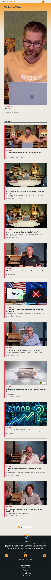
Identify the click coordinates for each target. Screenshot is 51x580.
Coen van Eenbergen (9, 112)
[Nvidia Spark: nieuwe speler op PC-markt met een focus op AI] (26, 373)
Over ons (25, 570)
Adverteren (25, 569)
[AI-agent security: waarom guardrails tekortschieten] (26, 334)
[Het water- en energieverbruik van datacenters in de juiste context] (26, 175)
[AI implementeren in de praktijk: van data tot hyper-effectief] (26, 452)
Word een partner (25, 567)
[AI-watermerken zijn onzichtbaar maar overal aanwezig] (25, 58)
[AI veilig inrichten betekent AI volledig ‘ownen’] (26, 216)
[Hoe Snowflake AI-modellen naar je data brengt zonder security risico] (26, 493)
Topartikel (8, 106)
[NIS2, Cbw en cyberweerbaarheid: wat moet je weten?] (26, 255)
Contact (25, 572)
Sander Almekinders (10, 198)
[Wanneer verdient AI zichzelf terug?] (26, 414)
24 (29, 527)
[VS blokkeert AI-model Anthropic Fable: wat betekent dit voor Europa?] (26, 293)
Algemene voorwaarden (25, 573)
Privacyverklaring (25, 575)
